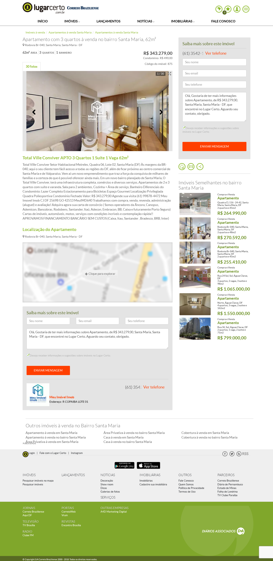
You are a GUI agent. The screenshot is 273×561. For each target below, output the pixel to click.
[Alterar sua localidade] (218, 9)
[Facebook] (224, 455)
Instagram (77, 453)
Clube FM (28, 535)
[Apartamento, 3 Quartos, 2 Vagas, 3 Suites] (194, 277)
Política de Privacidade (191, 488)
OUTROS (184, 475)
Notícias (145, 21)
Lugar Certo (44, 7)
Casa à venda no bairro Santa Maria (128, 442)
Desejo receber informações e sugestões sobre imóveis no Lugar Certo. (70, 355)
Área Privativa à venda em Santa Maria (52, 442)
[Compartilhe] (199, 166)
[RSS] (242, 455)
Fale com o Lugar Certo (53, 453)
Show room (107, 484)
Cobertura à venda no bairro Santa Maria (209, 437)
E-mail (81, 321)
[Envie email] (190, 166)
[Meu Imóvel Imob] (38, 394)
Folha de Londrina (227, 491)
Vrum (65, 515)
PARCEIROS (225, 475)
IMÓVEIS (29, 475)
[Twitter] (231, 455)
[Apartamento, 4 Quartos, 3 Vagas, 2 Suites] (194, 304)
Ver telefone (153, 387)
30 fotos (31, 66)
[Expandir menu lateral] (245, 9)
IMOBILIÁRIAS (149, 475)
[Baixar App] (124, 469)
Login (32, 453)
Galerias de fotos (110, 491)
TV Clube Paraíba (227, 495)
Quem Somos (186, 484)
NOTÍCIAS (108, 475)
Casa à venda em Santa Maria (123, 437)
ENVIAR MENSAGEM (48, 370)
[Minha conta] (236, 9)
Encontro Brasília (71, 525)
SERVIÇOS (108, 497)
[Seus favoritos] (181, 166)
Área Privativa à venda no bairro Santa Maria (134, 433)
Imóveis (71, 21)
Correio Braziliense (228, 480)
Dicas (104, 488)
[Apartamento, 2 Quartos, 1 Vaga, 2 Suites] (194, 329)
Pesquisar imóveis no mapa (38, 480)
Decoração (107, 480)
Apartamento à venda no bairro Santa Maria (56, 437)
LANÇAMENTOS (73, 475)
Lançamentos (109, 21)
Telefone (132, 321)
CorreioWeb (69, 511)
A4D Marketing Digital (114, 511)
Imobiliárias (182, 21)
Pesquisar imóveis (33, 484)
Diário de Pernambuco (230, 484)
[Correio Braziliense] (83, 7)
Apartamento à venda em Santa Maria (51, 433)
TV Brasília (29, 525)
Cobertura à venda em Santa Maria (205, 433)
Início (43, 21)
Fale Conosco (223, 21)
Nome (32, 321)
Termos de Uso (186, 491)
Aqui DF (27, 515)
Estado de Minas (226, 488)
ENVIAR (214, 146)
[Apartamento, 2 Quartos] (194, 204)
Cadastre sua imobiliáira (153, 484)
